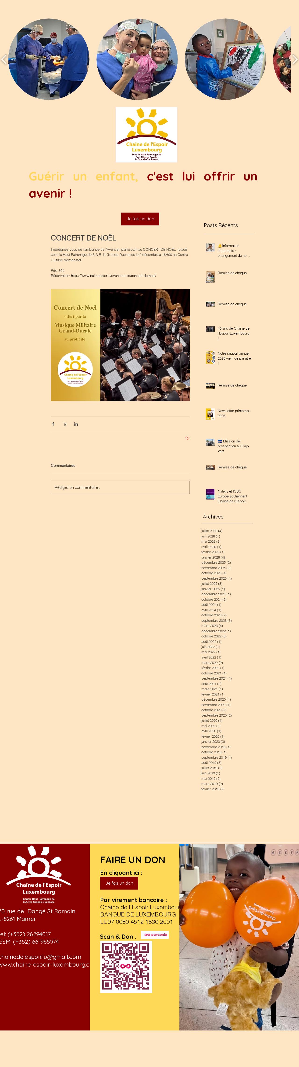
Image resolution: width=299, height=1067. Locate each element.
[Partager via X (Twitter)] (64, 424)
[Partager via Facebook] (53, 424)
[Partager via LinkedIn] (76, 424)
